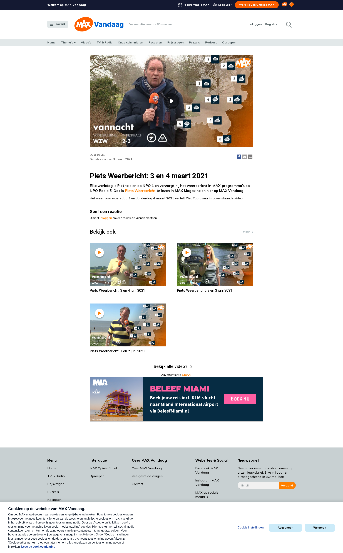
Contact (137, 484)
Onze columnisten (130, 42)
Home (51, 42)
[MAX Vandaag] (98, 24)
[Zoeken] (288, 24)
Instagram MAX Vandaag (207, 482)
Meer (246, 231)
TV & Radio (105, 42)
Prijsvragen (175, 42)
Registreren (273, 24)
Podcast (211, 42)
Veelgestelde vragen (147, 476)
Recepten (155, 42)
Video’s (86, 42)
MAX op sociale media (206, 494)
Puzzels (194, 42)
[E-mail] (244, 157)
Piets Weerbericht (140, 190)
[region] (171, 101)
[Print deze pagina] (250, 157)
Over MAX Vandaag (147, 468)
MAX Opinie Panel (103, 468)
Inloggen (256, 24)
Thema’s (67, 42)
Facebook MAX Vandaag (206, 470)
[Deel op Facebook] (239, 157)
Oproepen (229, 42)
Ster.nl (186, 374)
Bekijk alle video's (171, 366)
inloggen (106, 218)
